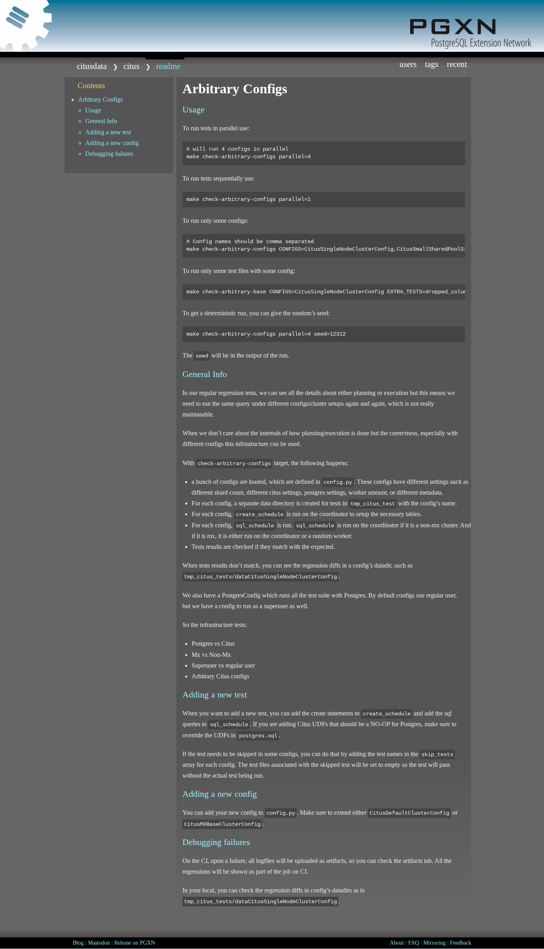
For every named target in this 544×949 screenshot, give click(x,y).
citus (131, 66)
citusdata (92, 66)
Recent (457, 64)
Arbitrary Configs (100, 99)
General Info (101, 121)
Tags (431, 64)
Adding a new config (112, 143)
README (168, 66)
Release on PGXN (134, 943)
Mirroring (434, 943)
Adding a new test (108, 132)
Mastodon (99, 943)
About (397, 943)
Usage (93, 110)
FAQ (413, 943)
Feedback (460, 943)
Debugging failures (109, 153)
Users (408, 64)
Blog (78, 943)
